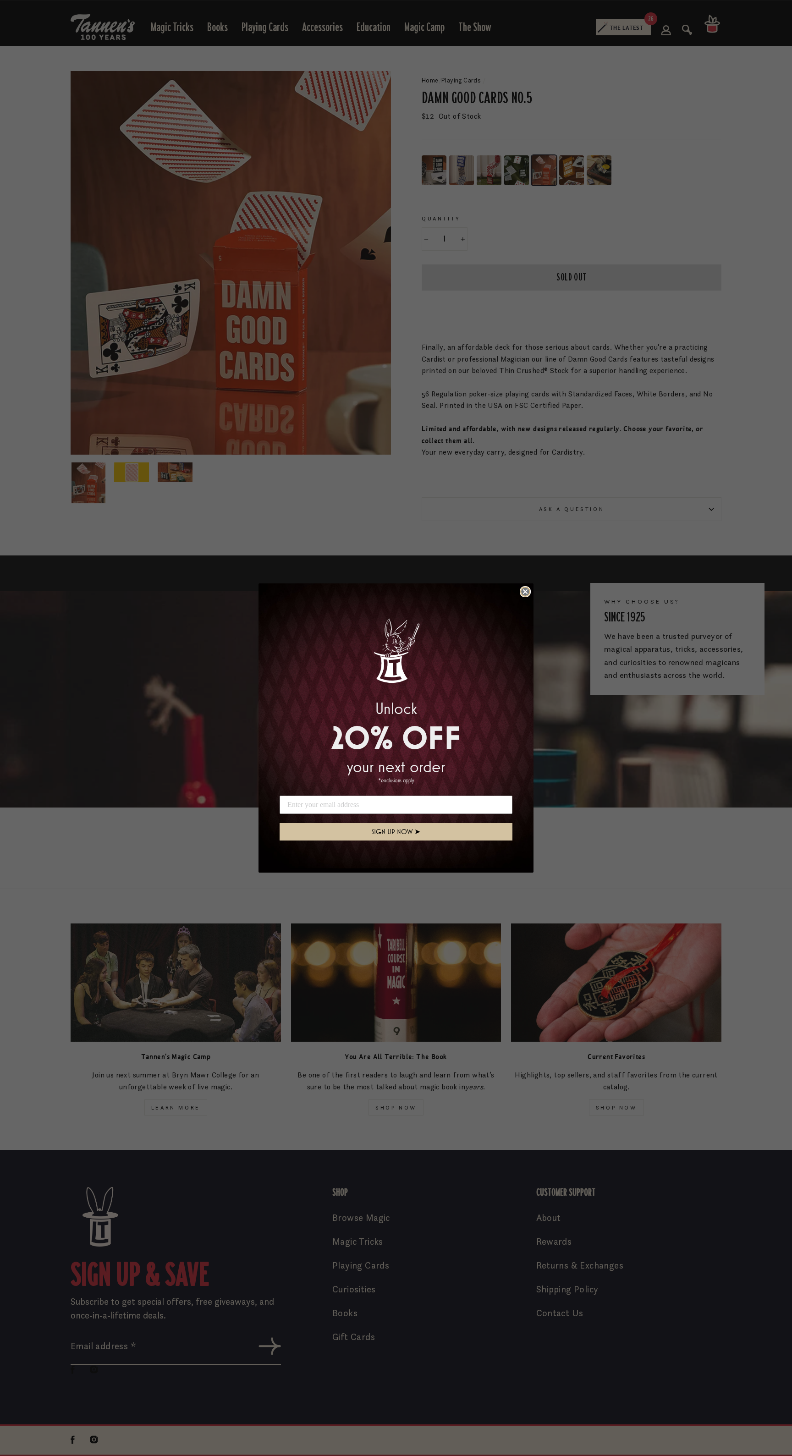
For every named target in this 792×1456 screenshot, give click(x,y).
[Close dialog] (525, 591)
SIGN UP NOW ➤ (396, 831)
